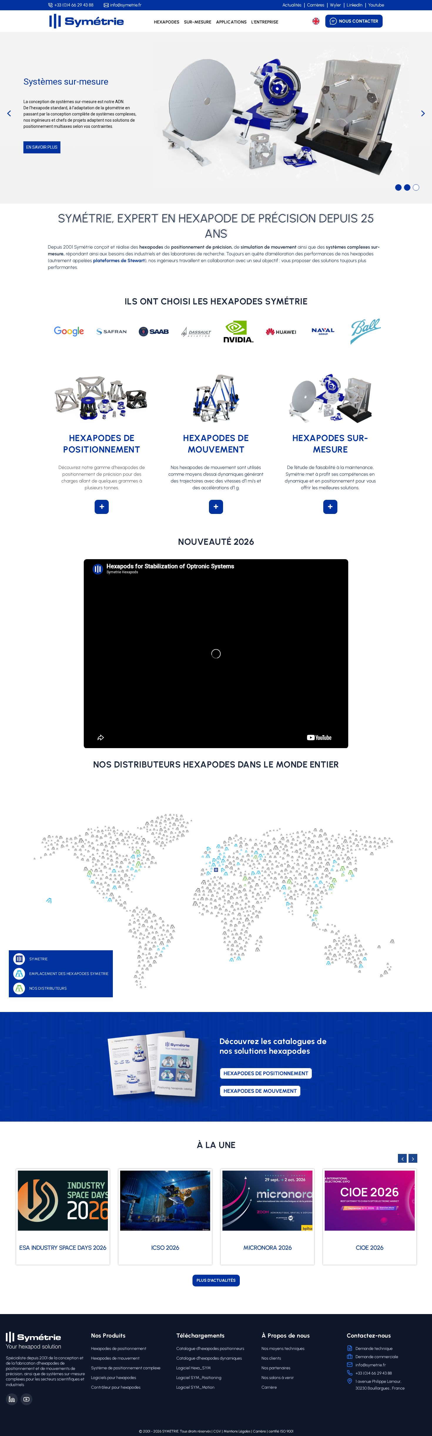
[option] (63, 1217)
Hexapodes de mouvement (115, 1358)
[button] (9, 113)
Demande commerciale (377, 1356)
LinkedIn (354, 5)
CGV (217, 1431)
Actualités (291, 5)
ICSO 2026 (63, 1247)
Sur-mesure (197, 22)
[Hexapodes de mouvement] (216, 399)
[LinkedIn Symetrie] (12, 1399)
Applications (231, 22)
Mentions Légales (237, 1431)
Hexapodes (166, 22)
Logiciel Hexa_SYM (193, 1367)
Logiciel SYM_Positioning (198, 1377)
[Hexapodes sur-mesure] (330, 399)
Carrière (269, 1387)
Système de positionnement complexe (125, 1367)
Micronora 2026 (165, 1247)
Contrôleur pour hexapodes (115, 1387)
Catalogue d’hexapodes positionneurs (210, 1348)
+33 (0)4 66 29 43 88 (73, 5)
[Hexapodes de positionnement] (101, 399)
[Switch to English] (315, 21)
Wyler (335, 5)
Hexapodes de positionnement (118, 1348)
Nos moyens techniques (283, 1348)
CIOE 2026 (267, 1247)
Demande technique (374, 1348)
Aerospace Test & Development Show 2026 (369, 1238)
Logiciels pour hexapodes (113, 1377)
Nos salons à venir (278, 1377)
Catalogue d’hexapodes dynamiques (209, 1358)
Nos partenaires (276, 1367)
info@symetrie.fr (125, 5)
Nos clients (271, 1358)
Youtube (376, 5)
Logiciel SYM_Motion (195, 1387)
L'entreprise (264, 22)
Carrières (315, 5)
